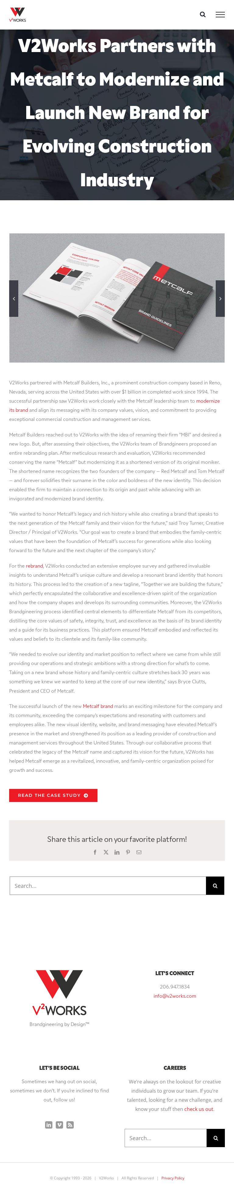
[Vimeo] (59, 1125)
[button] (13, 298)
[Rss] (70, 1125)
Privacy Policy (172, 1178)
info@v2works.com (175, 996)
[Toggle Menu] (220, 14)
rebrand (34, 566)
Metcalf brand (98, 706)
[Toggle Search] (203, 14)
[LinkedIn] (48, 1125)
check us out (198, 1109)
